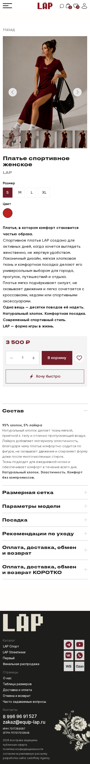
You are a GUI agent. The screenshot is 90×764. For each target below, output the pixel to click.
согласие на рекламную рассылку (25, 753)
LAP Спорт (11, 646)
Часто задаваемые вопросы (24, 701)
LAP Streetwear (14, 652)
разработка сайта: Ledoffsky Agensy (26, 758)
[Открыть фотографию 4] (65, 139)
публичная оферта (15, 744)
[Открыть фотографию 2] (28, 139)
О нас (7, 678)
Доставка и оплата (17, 690)
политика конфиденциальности (23, 749)
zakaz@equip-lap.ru (24, 722)
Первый (9, 658)
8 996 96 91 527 (20, 716)
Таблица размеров (17, 684)
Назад (9, 29)
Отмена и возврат (17, 696)
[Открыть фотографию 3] (47, 139)
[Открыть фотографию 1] (11, 139)
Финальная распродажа (21, 664)
